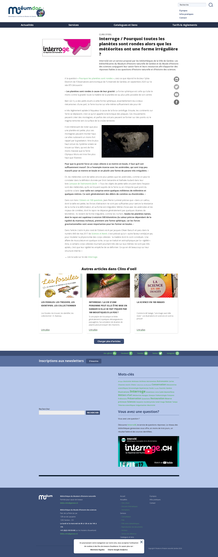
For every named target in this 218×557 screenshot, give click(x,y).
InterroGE (132, 425)
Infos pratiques (186, 14)
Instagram (171, 353)
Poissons (170, 395)
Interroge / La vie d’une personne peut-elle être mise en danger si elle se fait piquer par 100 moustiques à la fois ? (108, 307)
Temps (174, 402)
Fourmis (162, 388)
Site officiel (108, 353)
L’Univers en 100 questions (90, 200)
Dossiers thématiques (129, 506)
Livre (157, 392)
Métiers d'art (125, 395)
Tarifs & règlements (184, 25)
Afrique (120, 381)
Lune (161, 392)
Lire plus (45, 330)
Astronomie (162, 381)
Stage (162, 402)
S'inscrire (93, 361)
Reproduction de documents (132, 527)
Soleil (157, 402)
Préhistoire (122, 399)
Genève (169, 388)
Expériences (144, 388)
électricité (151, 405)
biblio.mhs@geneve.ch (69, 534)
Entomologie (134, 388)
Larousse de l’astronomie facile (83, 183)
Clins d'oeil (125, 503)
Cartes (171, 381)
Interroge (92, 257)
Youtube (140, 353)
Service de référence (128, 534)
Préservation (134, 398)
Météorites (137, 395)
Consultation (126, 517)
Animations (125, 510)
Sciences (131, 401)
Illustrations (123, 392)
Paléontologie (161, 395)
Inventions (150, 392)
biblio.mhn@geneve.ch (69, 503)
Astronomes (151, 381)
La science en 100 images (151, 302)
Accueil (122, 496)
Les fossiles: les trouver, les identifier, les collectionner (58, 304)
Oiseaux (152, 395)
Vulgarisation (141, 405)
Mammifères (169, 392)
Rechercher (44, 409)
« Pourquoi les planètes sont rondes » (95, 78)
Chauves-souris (124, 385)
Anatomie (127, 381)
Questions (146, 399)
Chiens (133, 385)
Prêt (122, 520)
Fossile (156, 388)
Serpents (139, 402)
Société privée (149, 402)
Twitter (155, 353)
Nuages (145, 395)
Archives (142, 381)
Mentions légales (97, 550)
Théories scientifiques (126, 405)
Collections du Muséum (144, 385)
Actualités (27, 25)
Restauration (157, 398)
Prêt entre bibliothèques (130, 523)
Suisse (168, 401)
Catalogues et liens (125, 25)
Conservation (159, 384)
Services (74, 25)
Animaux (135, 381)
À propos (183, 10)
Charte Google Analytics (118, 550)
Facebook (124, 353)
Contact (183, 18)
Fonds (151, 388)
